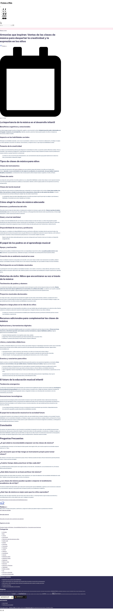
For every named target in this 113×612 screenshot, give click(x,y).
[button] (11, 25)
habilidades (21, 500)
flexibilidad (72, 591)
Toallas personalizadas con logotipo (11, 586)
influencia (5, 593)
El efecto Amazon (6, 585)
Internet (4, 555)
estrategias (64, 591)
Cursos (4, 535)
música (25, 500)
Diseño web (5, 541)
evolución (68, 591)
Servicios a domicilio (7, 572)
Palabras (40, 593)
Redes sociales (6, 569)
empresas (53, 591)
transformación (74, 593)
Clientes (13, 591)
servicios (58, 593)
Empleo (4, 542)
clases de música (9, 500)
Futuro (75, 591)
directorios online (27, 591)
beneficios (2, 500)
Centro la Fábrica (18, 169)
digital (23, 591)
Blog (3, 534)
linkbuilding (9, 593)
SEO (54, 593)
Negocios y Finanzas (7, 565)
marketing (22, 594)
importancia (2, 593)
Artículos (4, 532)
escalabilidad (60, 591)
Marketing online (6, 556)
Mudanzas (4, 560)
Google (77, 591)
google (4, 549)
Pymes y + (3, 507)
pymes (44, 593)
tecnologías (63, 593)
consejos (16, 591)
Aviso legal (5, 603)
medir (27, 593)
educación (15, 500)
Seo (3, 570)
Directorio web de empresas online (10, 539)
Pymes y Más (6, 3)
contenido (19, 591)
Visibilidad (82, 593)
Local (13, 593)
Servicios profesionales (8, 574)
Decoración (5, 537)
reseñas (50, 593)
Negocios (4, 563)
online (35, 593)
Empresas (4, 544)
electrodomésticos (48, 591)
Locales (17, 593)
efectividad (42, 591)
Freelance (4, 548)
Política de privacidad (7, 605)
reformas (47, 593)
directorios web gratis (33, 591)
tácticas (79, 593)
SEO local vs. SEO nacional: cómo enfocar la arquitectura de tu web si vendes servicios (23, 583)
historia (84, 591)
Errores (56, 591)
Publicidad (4, 567)
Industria (4, 551)
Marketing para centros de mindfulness (11, 579)
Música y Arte (3, 30)
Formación (5, 546)
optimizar (37, 593)
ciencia (5, 591)
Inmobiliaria (5, 553)
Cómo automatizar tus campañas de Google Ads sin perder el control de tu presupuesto (23, 581)
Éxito (85, 593)
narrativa (32, 593)
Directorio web (29, 607)
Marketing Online (6, 558)
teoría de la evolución (68, 593)
